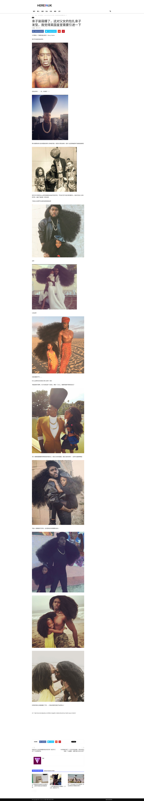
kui (34, 27)
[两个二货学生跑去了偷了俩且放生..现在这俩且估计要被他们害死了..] (76, 778)
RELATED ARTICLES (37, 770)
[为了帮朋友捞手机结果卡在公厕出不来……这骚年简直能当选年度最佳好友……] (40, 778)
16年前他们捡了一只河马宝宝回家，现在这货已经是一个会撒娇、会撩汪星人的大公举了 (72, 750)
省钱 (55, 11)
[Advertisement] (84, 5)
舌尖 (47, 11)
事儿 (38, 11)
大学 (59, 11)
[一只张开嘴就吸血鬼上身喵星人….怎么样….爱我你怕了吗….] (58, 779)
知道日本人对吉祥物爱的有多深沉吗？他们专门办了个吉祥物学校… (44, 750)
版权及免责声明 (109, 799)
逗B (33, 17)
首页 (34, 11)
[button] (110, 11)
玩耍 (42, 11)
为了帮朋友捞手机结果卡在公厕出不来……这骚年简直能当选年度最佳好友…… (40, 786)
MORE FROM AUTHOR (49, 770)
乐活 (51, 11)
